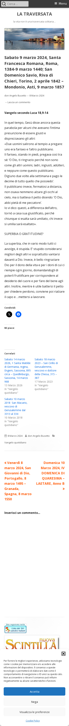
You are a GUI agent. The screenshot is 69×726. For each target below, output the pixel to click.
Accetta (34, 691)
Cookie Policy (33, 720)
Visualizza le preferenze (35, 712)
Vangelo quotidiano (15, 442)
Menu (63, 3)
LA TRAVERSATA (34, 14)
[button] (63, 654)
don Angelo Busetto (15, 95)
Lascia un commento (19, 102)
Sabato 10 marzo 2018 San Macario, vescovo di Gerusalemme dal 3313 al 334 (15, 406)
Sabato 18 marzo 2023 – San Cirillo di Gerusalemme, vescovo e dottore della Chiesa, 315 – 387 (46, 369)
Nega (34, 702)
